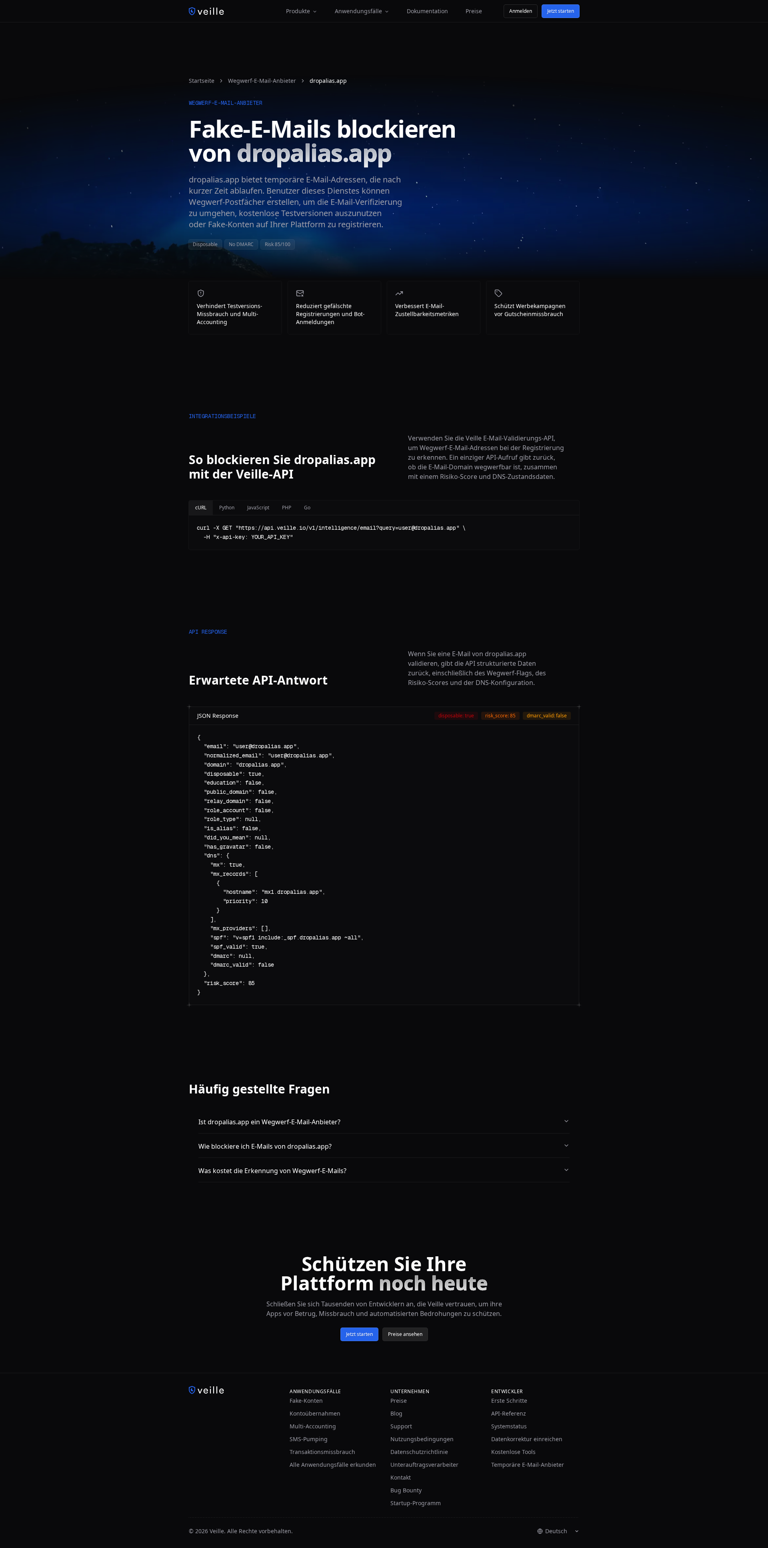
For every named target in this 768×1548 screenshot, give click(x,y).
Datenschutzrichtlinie (419, 1452)
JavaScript (258, 507)
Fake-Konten (306, 1400)
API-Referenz (508, 1413)
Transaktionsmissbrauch (322, 1452)
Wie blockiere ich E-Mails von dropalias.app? (265, 1146)
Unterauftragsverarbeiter (424, 1464)
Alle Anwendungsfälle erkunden (333, 1464)
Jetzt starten (560, 11)
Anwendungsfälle (358, 11)
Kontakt (400, 1477)
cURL (200, 507)
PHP (286, 507)
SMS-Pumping (309, 1439)
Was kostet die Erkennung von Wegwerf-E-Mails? (272, 1170)
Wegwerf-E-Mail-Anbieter (262, 80)
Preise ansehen (405, 1334)
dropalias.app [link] (328, 80)
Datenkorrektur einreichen (526, 1439)
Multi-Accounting (313, 1426)
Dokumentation (427, 11)
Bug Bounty (406, 1490)
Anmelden (520, 11)
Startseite (201, 80)
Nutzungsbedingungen (422, 1439)
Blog (396, 1413)
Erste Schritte (509, 1400)
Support (401, 1426)
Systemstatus (509, 1426)
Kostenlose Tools (513, 1452)
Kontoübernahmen (315, 1413)
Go (307, 507)
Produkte (298, 11)
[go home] (233, 1390)
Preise (474, 11)
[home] (206, 11)
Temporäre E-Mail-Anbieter (527, 1464)
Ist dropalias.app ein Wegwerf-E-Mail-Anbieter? (269, 1121)
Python (226, 507)
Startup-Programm (415, 1503)
